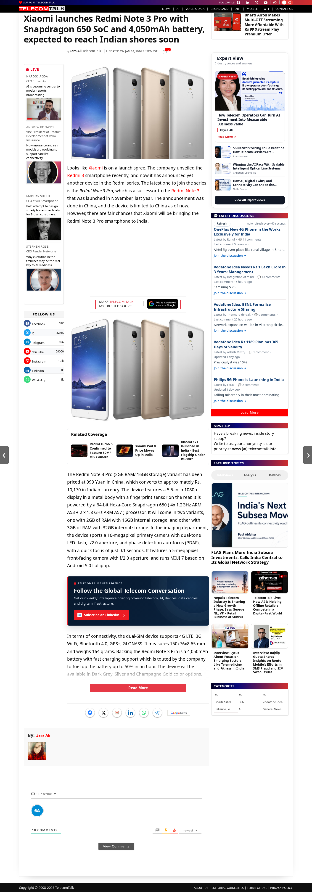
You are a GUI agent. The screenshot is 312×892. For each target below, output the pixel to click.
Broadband (219, 9)
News (166, 9)
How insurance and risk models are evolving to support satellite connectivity (42, 151)
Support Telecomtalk (39, 2)
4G (264, 695)
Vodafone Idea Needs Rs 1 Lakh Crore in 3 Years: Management (250, 269)
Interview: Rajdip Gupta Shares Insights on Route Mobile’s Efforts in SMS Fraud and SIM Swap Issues (268, 662)
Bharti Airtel (223, 702)
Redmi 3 (75, 175)
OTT (266, 9)
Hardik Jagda (37, 76)
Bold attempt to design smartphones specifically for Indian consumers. (43, 210)
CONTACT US (284, 9)
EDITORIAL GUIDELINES (228, 888)
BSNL (242, 702)
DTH (238, 9)
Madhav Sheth (38, 196)
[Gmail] (117, 712)
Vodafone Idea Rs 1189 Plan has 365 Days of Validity (246, 344)
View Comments (116, 846)
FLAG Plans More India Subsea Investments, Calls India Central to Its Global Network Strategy (247, 557)
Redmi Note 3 (185, 191)
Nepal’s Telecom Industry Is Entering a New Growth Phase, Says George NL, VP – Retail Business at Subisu (229, 607)
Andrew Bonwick (40, 127)
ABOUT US (201, 888)
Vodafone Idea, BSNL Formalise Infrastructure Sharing (242, 307)
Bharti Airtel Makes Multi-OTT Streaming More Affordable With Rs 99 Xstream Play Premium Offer (264, 25)
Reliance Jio (222, 709)
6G (216, 695)
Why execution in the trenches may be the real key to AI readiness (43, 261)
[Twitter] (103, 712)
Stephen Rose (37, 246)
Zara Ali (76, 51)
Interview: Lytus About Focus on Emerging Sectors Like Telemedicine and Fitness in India (229, 660)
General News (272, 709)
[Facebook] (90, 712)
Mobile (252, 9)
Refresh (222, 223)
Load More (250, 412)
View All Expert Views (250, 200)
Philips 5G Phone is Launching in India (249, 379)
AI (178, 9)
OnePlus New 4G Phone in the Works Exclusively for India (247, 232)
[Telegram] (157, 712)
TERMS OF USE (257, 888)
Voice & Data (194, 9)
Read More (138, 687)
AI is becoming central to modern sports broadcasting (43, 90)
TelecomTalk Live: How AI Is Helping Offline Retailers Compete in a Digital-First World (267, 605)
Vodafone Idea (273, 702)
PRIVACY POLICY (281, 888)
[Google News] (178, 713)
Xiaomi (96, 168)
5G (240, 695)
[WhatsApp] (143, 712)
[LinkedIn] (130, 712)
